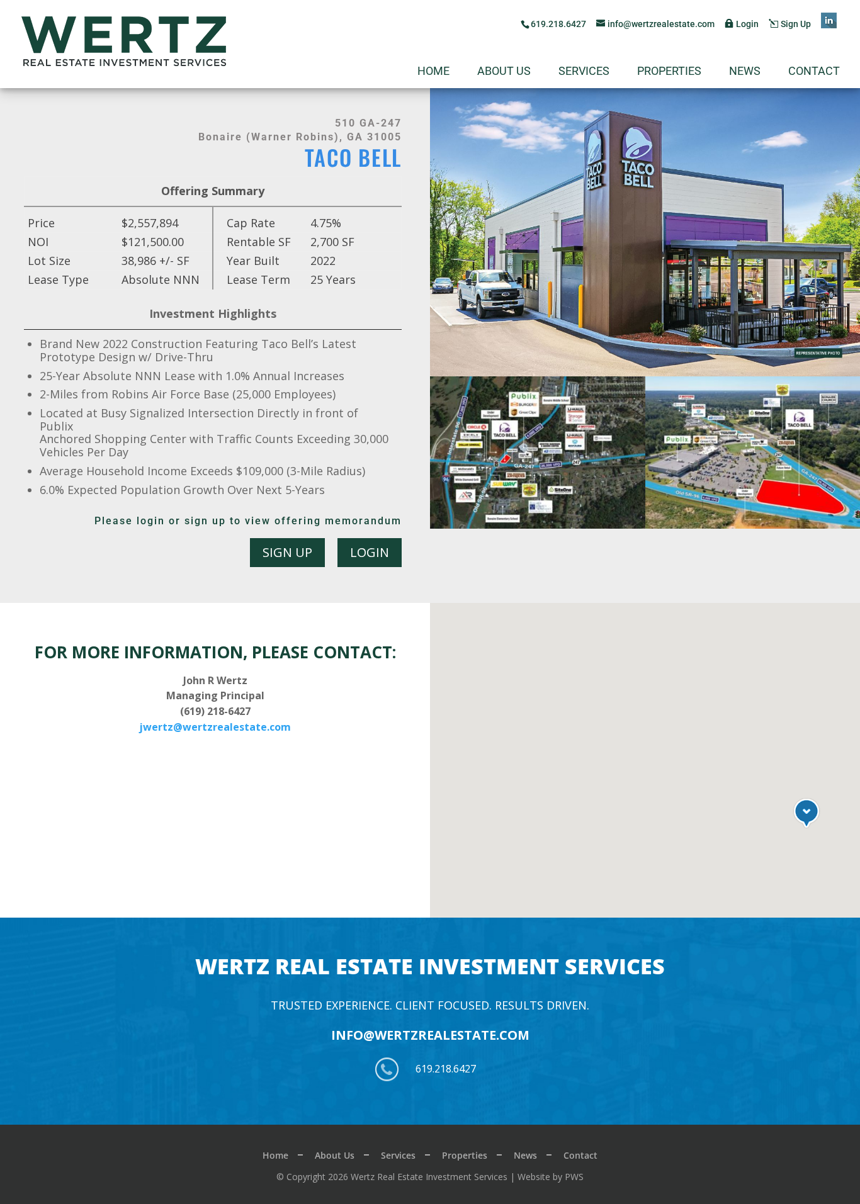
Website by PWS (551, 1177)
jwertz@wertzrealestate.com (215, 727)
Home (433, 72)
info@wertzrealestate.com (430, 1035)
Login (747, 24)
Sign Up (796, 24)
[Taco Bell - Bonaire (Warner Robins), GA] (537, 529)
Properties (669, 72)
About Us (504, 72)
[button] (806, 813)
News (745, 72)
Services (583, 72)
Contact (814, 72)
